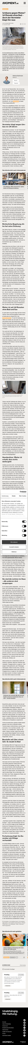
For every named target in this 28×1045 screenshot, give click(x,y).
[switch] (24, 526)
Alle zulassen (13, 542)
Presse (4, 1033)
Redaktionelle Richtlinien (8, 1027)
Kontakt (4, 1022)
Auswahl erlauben (14, 547)
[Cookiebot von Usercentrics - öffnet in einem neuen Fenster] (20, 492)
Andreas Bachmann (18, 75)
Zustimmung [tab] (5, 496)
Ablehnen (14, 551)
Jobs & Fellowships (6, 1024)
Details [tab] (14, 496)
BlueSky (15, 80)
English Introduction (7, 1031)
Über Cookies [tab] (22, 496)
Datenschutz (5, 1029)
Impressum (5, 1026)
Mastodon (16, 83)
